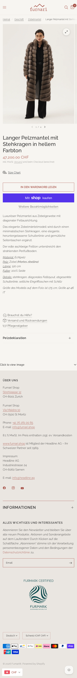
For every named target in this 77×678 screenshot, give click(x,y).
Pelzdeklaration (14, 338)
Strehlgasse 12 (12, 392)
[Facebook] (7, 488)
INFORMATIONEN (19, 507)
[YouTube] (25, 488)
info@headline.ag (23, 478)
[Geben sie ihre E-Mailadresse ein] (70, 562)
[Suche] (66, 7)
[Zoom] (66, 31)
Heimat (6, 19)
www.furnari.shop (14, 443)
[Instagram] (16, 488)
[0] (71, 7)
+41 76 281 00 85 (23, 422)
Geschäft (19, 19)
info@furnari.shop (23, 427)
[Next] (45, 127)
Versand (18, 162)
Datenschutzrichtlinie (16, 552)
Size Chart (14, 172)
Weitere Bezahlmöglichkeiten (38, 206)
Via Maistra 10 (11, 410)
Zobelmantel (34, 19)
